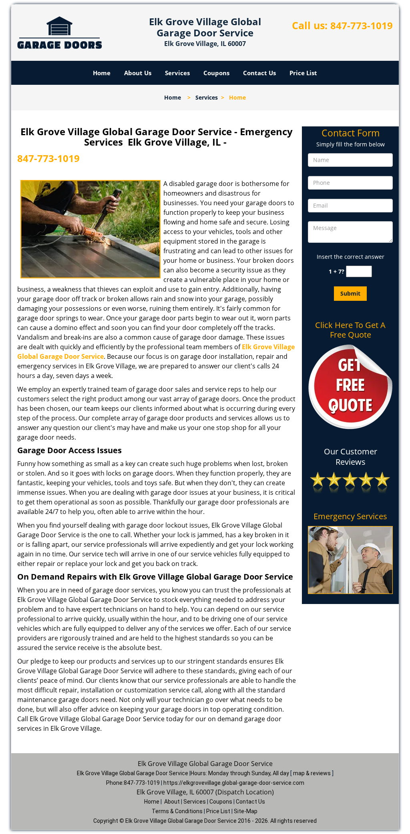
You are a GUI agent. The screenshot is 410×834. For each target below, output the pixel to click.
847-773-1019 (361, 25)
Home (102, 73)
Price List (303, 73)
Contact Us (259, 73)
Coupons (216, 73)
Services (177, 73)
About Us (137, 73)
